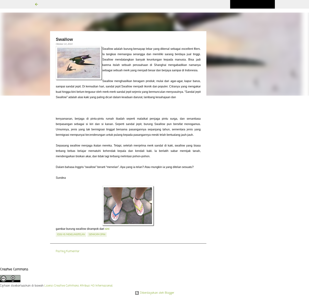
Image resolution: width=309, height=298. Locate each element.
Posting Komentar (68, 251)
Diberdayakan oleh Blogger (156, 293)
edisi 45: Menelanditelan (71, 234)
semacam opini (97, 234)
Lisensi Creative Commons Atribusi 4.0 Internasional (78, 286)
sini (107, 228)
